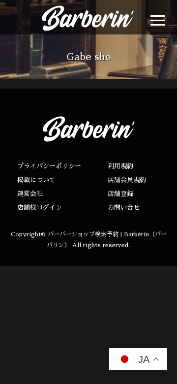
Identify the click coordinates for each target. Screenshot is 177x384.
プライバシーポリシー (49, 166)
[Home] (77, 18)
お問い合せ (124, 207)
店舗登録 (120, 194)
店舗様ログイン (39, 207)
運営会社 (30, 194)
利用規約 (120, 166)
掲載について (36, 180)
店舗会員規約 (127, 180)
